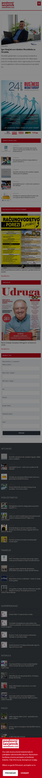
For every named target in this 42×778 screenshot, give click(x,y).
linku (35, 760)
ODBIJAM (25, 773)
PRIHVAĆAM (10, 773)
